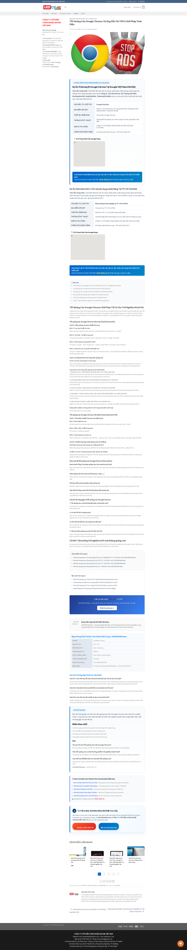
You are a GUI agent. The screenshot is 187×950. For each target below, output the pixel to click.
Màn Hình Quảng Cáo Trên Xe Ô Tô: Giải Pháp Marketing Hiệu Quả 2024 (95, 579)
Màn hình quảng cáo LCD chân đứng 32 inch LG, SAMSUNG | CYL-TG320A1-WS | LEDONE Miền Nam (104, 557)
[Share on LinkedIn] (113, 881)
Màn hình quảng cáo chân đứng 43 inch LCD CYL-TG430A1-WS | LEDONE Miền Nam (99, 563)
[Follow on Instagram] (140, 1)
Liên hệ (83, 13)
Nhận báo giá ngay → (107, 608)
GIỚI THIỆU (45, 13)
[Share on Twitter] (104, 881)
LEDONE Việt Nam (92, 29)
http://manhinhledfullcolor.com (89, 936)
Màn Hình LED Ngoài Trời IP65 (83, 789)
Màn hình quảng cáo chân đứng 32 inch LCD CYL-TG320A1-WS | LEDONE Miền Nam (99, 560)
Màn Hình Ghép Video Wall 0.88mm (85, 792)
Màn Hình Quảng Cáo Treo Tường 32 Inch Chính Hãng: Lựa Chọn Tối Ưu (95, 585)
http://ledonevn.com (107, 936)
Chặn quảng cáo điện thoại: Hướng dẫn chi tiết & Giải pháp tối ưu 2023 (95, 582)
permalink (117, 885)
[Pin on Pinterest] (110, 881)
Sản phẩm (54, 13)
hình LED (112, 599)
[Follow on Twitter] (142, 1)
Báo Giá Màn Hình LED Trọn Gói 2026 (86, 782)
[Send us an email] (143, 1)
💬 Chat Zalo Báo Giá (108, 827)
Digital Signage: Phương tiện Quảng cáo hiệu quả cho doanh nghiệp (94, 588)
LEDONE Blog (93, 18)
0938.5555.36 (104, 179)
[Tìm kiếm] (65, 7)
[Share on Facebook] (101, 881)
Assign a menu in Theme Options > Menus (116, 1)
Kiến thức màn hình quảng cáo (79, 18)
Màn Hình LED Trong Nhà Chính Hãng (85, 786)
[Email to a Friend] (107, 881)
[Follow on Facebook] (138, 1)
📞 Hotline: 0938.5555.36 (84, 827)
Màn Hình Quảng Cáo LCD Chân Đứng (86, 796)
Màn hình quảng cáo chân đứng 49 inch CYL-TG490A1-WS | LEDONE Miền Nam (98, 566)
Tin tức (75, 13)
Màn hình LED (106, 625)
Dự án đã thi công (65, 13)
